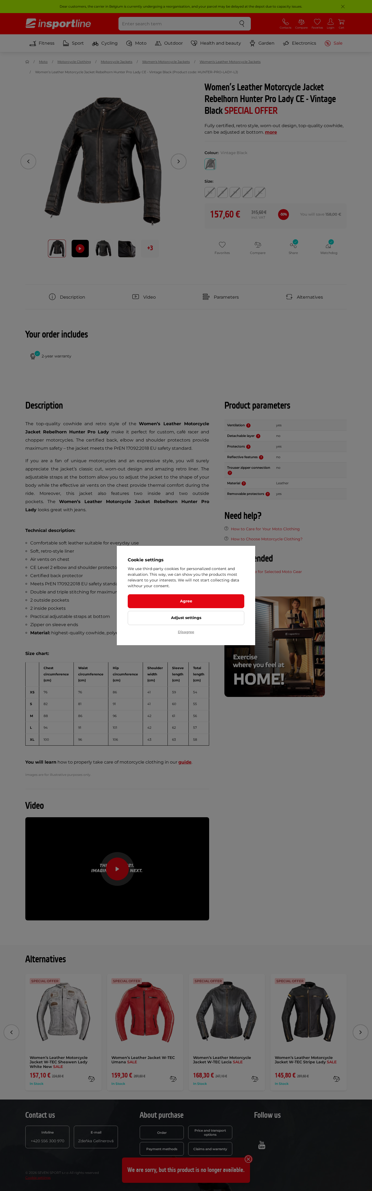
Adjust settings (186, 617)
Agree (186, 601)
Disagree (186, 632)
